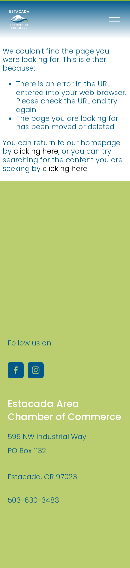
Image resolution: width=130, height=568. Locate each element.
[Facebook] (16, 370)
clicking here (36, 151)
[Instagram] (36, 370)
